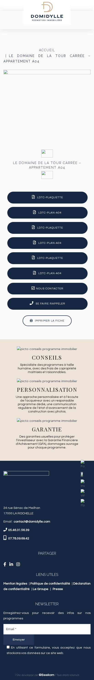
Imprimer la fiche (49, 320)
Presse (58, 589)
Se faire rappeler (50, 303)
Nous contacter (49, 288)
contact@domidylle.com (32, 521)
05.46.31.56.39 (18, 530)
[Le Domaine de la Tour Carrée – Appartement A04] (47, 107)
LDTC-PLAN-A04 (50, 212)
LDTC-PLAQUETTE (50, 197)
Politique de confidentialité (50, 583)
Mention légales (15, 583)
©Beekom (46, 675)
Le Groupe (40, 589)
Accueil (47, 50)
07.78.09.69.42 (18, 538)
